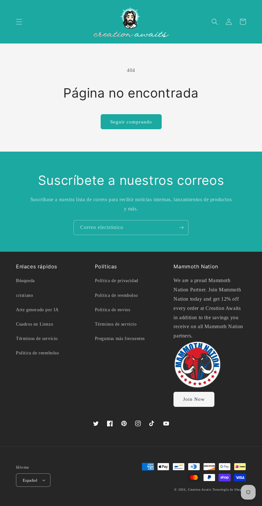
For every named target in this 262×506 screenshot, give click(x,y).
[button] (19, 22)
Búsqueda (25, 280)
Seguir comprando (131, 121)
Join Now (194, 399)
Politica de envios (112, 309)
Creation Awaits (200, 489)
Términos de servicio (37, 338)
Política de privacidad (116, 280)
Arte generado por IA (37, 309)
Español (30, 480)
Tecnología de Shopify (229, 489)
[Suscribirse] (181, 227)
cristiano (24, 295)
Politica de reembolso (37, 353)
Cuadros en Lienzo (34, 324)
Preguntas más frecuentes (120, 338)
